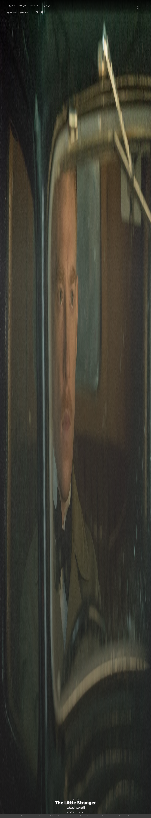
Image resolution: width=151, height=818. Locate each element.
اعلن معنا (22, 5)
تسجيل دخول (25, 12)
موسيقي (57, 815)
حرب (69, 815)
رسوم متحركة (110, 815)
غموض (69, 812)
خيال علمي (101, 815)
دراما (83, 812)
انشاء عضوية (12, 12)
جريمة (118, 815)
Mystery (21, 815)
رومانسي (93, 815)
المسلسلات (35, 5)
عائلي (80, 815)
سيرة (45, 815)
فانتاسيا (86, 815)
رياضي (39, 815)
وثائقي (64, 815)
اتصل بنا (11, 5)
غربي (33, 815)
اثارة (75, 815)
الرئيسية (46, 5)
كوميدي (130, 815)
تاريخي (51, 815)
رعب (76, 812)
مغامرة (141, 815)
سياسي (28, 815)
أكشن (147, 815)
